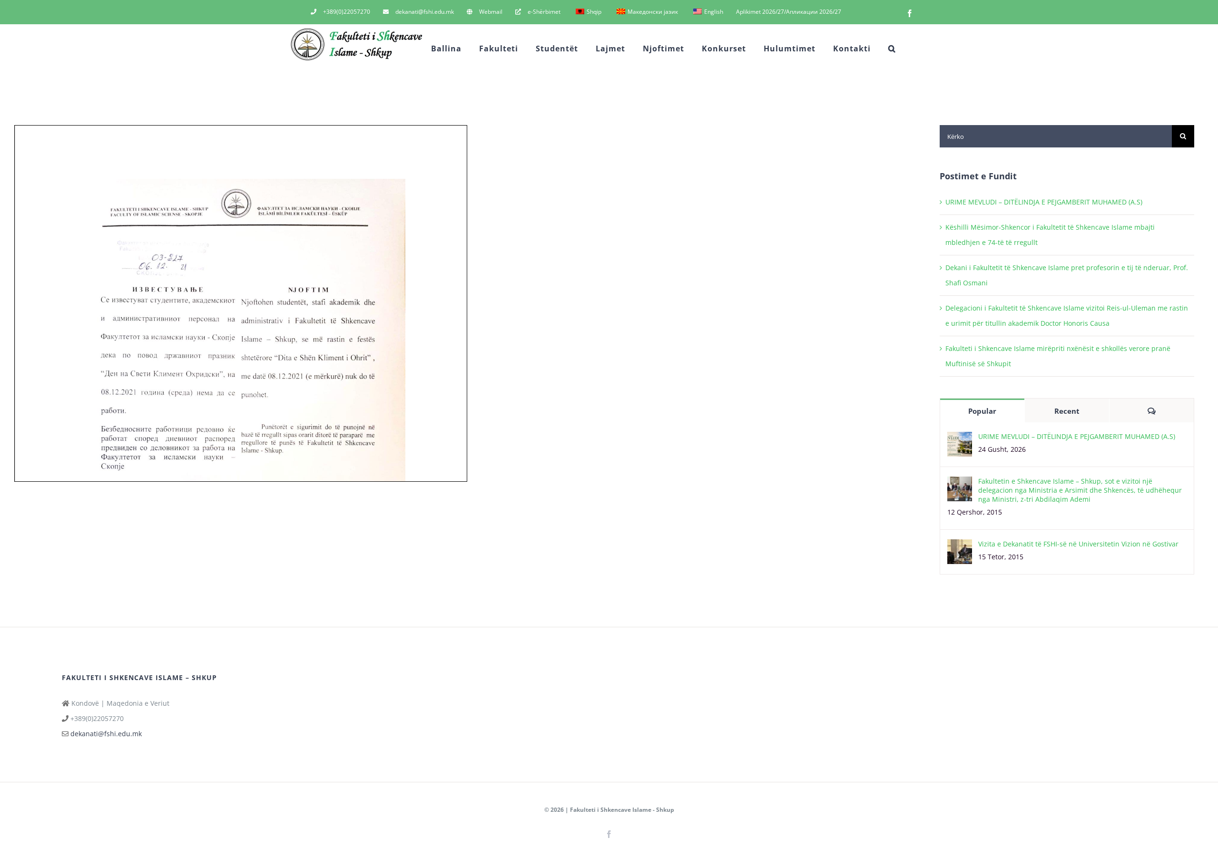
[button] (892, 48)
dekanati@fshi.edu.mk (106, 733)
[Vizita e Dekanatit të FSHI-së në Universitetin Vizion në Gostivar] (959, 546)
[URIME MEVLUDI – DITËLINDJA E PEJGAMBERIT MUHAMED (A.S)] (959, 439)
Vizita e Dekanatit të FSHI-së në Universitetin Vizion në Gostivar (1078, 543)
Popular (982, 411)
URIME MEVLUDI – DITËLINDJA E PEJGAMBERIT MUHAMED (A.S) (1043, 201)
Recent (1067, 411)
